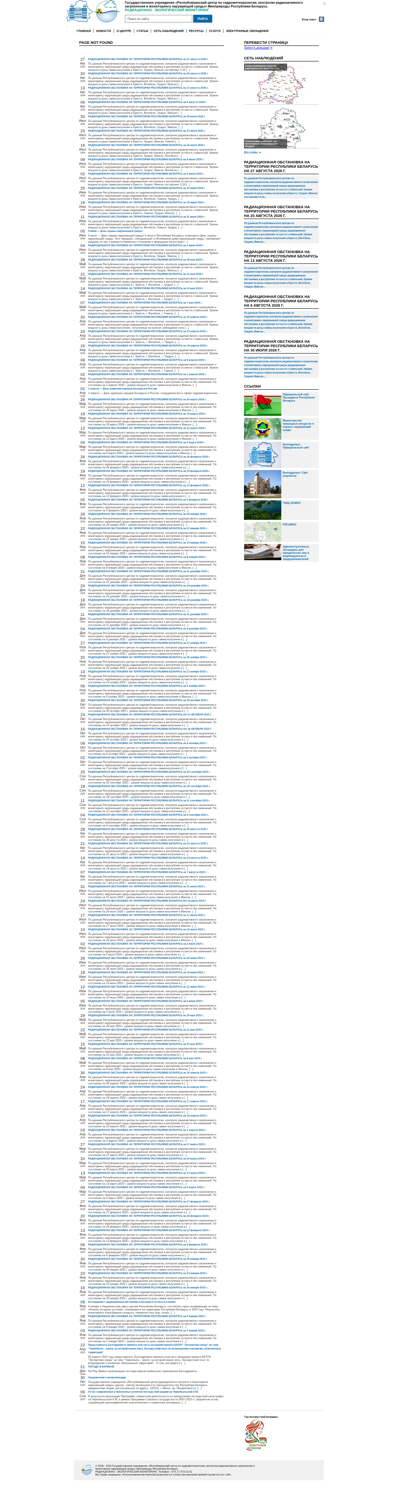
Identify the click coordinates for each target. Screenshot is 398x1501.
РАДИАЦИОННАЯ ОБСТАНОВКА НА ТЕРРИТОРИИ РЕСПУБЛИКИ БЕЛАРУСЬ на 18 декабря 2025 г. (148, 600)
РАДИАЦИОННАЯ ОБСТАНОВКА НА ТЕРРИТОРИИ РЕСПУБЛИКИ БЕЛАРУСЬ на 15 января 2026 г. (147, 542)
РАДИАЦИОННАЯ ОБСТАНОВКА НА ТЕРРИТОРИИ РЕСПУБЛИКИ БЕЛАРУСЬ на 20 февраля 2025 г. (149, 1216)
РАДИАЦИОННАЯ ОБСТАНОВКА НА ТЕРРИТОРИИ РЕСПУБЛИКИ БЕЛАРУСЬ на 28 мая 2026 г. (146, 259)
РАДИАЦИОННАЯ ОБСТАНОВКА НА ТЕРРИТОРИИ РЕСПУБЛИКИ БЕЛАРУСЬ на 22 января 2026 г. (147, 528)
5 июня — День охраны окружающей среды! (115, 231)
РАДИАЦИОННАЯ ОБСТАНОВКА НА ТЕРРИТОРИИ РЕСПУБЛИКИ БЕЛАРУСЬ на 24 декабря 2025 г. (148, 585)
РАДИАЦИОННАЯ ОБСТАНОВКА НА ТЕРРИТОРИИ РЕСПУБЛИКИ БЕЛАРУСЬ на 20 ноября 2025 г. (147, 657)
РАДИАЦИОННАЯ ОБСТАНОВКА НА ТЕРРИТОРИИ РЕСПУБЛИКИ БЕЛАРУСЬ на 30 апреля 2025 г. (148, 1072)
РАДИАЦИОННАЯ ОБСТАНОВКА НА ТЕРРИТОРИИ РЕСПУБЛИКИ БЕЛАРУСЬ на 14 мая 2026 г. (146, 288)
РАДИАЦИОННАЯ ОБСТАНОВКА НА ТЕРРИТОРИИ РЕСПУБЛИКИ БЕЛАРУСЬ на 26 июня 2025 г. (146, 958)
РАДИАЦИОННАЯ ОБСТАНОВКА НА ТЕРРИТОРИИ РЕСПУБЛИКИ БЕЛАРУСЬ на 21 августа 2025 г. (148, 843)
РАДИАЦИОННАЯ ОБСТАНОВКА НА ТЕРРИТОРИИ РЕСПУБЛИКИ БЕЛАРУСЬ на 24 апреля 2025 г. (148, 1087)
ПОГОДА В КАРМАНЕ (101, 1366)
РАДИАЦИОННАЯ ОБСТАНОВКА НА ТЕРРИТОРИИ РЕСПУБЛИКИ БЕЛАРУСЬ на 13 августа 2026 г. (148, 87)
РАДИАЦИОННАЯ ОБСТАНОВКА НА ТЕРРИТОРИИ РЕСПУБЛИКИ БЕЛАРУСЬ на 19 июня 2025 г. (146, 972)
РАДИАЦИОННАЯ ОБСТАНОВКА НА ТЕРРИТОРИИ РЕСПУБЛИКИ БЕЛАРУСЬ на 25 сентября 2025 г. (149, 771)
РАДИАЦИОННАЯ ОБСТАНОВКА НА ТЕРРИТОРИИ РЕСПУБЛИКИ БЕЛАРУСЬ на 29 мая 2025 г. (146, 1015)
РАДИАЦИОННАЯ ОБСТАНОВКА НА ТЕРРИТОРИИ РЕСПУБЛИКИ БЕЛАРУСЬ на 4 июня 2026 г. (146, 245)
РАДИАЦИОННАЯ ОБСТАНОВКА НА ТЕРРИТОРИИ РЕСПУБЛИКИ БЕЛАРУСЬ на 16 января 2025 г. (147, 1287)
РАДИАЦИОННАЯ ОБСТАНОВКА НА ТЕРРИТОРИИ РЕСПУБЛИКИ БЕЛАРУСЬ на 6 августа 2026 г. (147, 102)
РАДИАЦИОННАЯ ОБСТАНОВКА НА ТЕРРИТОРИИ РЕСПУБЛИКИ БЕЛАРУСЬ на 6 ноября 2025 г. (147, 685)
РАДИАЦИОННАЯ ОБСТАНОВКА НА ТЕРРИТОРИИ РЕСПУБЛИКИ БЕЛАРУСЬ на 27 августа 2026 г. (148, 59)
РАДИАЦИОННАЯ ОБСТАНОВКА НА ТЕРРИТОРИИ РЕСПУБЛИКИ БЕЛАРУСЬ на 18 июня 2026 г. (146, 202)
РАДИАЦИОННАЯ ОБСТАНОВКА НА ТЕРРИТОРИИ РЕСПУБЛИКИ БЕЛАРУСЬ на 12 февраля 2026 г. (149, 485)
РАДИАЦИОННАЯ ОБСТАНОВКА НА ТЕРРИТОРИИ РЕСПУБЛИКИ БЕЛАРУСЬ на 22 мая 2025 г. (146, 1029)
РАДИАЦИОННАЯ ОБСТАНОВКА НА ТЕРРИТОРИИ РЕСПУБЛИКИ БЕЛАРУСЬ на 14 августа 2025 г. (148, 857)
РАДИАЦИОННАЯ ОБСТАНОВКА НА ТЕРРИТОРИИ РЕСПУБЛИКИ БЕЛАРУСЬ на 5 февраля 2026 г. (148, 499)
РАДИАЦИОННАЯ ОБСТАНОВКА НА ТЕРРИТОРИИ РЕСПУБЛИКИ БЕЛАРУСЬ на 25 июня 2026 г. (146, 188)
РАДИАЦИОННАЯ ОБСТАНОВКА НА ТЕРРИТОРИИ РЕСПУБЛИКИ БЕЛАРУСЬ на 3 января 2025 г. (147, 1330)
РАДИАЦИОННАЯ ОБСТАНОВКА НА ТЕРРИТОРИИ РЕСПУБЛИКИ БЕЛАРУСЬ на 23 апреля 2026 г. (148, 331)
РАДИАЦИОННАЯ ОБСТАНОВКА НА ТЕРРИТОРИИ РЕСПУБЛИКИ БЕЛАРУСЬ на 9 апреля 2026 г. (147, 360)
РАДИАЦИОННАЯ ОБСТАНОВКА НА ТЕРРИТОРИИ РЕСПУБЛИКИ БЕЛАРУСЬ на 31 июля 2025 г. (146, 886)
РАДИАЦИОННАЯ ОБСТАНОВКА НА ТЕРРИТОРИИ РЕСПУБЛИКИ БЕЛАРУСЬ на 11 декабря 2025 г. (148, 614)
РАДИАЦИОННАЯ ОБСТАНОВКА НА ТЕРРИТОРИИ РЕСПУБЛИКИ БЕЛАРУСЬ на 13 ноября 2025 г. (147, 671)
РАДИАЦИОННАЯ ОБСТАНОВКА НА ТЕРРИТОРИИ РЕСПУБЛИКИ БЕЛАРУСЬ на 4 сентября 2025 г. (148, 814)
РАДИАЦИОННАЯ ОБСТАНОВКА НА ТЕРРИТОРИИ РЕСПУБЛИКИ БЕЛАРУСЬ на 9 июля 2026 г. (146, 159)
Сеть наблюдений (169, 31)
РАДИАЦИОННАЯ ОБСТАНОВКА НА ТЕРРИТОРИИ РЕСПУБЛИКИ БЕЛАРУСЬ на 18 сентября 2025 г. (149, 786)
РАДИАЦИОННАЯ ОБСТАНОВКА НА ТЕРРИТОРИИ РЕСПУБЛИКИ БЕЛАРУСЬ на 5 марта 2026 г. (146, 442)
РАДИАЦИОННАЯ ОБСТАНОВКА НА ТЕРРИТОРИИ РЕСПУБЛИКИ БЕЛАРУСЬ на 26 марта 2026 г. (147, 399)
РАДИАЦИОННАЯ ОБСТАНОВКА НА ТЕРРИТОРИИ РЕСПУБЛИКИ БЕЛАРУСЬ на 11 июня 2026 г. (146, 216)
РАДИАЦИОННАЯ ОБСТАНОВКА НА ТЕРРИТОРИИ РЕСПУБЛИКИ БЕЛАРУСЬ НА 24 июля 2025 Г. (147, 900)
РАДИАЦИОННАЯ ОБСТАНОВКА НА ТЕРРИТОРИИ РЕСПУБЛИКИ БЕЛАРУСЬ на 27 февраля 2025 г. (149, 1201)
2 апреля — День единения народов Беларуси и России (122, 388)
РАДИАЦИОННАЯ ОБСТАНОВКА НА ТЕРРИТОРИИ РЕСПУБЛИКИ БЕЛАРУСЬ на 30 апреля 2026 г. (148, 317)
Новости (103, 31)
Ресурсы (196, 31)
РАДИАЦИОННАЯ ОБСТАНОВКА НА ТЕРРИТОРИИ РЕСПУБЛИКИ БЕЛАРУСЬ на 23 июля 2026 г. (146, 130)
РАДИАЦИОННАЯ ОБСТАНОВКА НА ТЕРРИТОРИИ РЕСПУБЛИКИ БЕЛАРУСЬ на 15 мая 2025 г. (146, 1044)
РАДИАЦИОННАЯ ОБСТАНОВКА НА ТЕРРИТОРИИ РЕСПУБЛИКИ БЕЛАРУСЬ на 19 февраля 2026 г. (149, 471)
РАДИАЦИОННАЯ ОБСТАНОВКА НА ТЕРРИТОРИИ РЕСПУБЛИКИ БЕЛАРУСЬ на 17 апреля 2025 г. (148, 1101)
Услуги (215, 31)
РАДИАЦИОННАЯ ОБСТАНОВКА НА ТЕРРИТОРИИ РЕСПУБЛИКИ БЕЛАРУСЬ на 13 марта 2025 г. (147, 1173)
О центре (123, 31)
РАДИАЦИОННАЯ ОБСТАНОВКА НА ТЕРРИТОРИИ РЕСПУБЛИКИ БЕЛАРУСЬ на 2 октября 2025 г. (147, 757)
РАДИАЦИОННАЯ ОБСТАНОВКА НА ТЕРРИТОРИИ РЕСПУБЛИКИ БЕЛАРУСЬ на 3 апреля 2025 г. (147, 1130)
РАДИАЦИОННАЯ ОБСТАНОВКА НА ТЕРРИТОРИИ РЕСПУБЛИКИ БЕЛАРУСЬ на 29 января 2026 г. (147, 514)
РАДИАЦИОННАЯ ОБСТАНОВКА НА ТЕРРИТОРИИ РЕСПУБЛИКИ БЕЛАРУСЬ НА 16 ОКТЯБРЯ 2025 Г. (150, 728)
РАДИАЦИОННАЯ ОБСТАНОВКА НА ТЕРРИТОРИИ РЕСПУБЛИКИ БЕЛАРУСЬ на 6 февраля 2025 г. (148, 1244)
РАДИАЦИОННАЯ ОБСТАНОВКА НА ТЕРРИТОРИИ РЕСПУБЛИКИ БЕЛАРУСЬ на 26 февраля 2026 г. (149, 456)
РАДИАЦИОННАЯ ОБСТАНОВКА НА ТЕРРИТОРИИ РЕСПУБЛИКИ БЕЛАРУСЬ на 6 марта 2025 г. (146, 1187)
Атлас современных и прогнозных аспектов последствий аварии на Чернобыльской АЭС (143, 1391)
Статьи (142, 31)
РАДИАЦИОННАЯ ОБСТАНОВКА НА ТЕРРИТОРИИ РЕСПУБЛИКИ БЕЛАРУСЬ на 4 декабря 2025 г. (147, 628)
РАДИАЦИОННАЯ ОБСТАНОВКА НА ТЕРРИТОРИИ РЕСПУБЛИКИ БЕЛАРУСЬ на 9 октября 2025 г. (147, 743)
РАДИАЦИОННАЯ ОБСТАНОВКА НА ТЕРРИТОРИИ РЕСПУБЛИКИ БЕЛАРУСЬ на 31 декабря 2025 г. (148, 571)
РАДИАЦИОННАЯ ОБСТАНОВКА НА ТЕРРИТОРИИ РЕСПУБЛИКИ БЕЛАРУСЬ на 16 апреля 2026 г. (148, 345)
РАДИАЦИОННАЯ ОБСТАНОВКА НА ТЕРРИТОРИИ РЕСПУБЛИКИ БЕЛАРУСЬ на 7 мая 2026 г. (145, 302)
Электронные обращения (247, 31)
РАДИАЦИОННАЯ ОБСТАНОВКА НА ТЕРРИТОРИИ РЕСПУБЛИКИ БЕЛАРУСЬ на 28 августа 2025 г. (148, 829)
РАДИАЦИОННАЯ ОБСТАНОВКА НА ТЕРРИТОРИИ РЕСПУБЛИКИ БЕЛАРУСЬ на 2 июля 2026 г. (146, 173)
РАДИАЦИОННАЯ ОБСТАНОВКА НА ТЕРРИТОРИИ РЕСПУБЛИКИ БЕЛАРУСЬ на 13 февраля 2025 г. (149, 1230)
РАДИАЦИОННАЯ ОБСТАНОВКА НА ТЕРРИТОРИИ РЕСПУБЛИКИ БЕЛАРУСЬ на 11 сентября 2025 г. (149, 800)
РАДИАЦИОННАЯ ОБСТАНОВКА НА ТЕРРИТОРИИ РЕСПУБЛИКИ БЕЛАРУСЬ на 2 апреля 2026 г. (147, 374)
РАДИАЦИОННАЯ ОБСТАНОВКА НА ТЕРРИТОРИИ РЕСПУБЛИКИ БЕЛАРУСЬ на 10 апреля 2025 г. (148, 1115)
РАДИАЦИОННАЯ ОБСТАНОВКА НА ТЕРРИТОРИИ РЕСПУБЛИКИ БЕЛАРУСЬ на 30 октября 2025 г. (148, 700)
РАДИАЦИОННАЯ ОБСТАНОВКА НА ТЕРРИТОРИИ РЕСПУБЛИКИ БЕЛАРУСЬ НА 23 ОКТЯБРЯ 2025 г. (150, 714)
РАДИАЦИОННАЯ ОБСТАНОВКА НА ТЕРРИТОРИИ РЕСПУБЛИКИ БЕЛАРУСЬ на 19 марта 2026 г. (147, 413)
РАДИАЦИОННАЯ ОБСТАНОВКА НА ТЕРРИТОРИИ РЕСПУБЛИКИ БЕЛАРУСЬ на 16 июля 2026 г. (146, 145)
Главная (84, 31)
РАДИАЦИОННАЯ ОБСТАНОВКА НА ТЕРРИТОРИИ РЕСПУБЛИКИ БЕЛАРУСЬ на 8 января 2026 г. (147, 557)
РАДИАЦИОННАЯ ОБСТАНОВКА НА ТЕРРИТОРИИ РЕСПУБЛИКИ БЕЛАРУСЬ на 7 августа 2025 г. (147, 872)
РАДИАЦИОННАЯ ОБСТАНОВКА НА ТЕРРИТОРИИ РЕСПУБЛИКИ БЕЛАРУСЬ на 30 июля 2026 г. (146, 116)
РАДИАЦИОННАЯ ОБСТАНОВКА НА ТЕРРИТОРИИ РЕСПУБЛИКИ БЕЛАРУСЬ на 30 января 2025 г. (147, 1258)
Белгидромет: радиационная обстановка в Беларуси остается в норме (132, 1301)
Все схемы (251, 152)
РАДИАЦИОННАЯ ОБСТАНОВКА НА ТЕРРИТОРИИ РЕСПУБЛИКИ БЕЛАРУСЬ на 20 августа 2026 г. (148, 73)
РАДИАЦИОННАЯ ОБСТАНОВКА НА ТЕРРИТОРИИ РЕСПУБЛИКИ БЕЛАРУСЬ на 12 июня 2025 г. (146, 986)
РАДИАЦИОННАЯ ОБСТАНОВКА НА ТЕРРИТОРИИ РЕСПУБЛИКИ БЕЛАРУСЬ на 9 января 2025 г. (147, 1316)
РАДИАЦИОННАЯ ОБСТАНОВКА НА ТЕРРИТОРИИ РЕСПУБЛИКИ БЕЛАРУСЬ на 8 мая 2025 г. (145, 1058)
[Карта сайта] (324, 3)
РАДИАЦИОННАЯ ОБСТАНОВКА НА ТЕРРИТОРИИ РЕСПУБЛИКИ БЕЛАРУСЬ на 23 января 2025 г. (147, 1273)
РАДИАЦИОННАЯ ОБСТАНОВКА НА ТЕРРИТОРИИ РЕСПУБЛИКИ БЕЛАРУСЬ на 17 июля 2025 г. (146, 915)
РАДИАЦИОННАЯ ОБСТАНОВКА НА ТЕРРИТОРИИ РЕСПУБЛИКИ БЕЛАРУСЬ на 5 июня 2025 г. (146, 1001)
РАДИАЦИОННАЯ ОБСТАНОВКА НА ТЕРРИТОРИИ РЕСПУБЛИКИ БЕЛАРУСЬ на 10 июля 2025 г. (146, 929)
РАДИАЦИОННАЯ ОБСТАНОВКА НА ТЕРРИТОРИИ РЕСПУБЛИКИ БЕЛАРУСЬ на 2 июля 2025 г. (146, 943)
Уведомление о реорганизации (107, 1377)
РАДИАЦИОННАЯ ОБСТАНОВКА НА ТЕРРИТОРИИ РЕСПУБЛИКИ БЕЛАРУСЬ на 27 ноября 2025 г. (147, 643)
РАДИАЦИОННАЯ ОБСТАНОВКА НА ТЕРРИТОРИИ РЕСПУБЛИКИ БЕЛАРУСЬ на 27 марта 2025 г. (147, 1144)
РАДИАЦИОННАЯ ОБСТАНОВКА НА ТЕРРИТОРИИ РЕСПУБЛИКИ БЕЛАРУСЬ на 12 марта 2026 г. (147, 428)
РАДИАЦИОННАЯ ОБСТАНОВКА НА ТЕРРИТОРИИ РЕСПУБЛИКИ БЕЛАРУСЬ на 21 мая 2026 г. (146, 274)
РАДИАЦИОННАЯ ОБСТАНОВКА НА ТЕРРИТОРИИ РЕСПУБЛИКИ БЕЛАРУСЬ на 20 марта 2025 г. (147, 1158)
